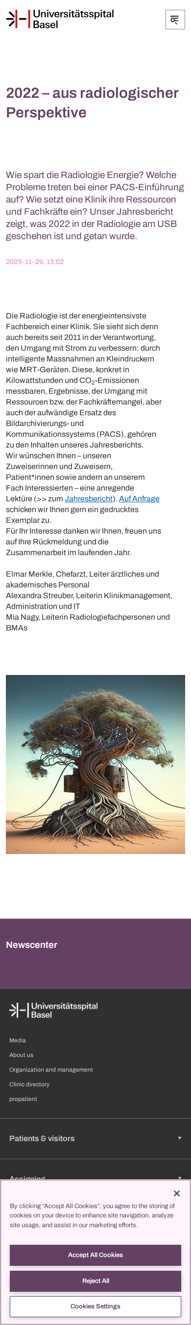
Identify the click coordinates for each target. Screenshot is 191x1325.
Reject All (95, 1281)
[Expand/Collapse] (175, 19)
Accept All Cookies (95, 1255)
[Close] (177, 1193)
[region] (95, 1252)
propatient (23, 1099)
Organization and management (51, 1069)
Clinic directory (29, 1084)
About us (21, 1055)
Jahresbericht (89, 498)
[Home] (60, 19)
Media (17, 1040)
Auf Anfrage (139, 498)
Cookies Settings (95, 1306)
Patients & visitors (42, 1138)
